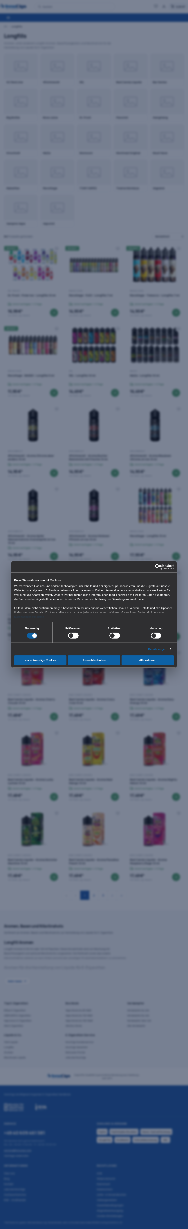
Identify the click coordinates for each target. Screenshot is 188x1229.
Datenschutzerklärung (29, 616)
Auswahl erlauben (94, 660)
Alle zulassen (147, 660)
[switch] (73, 636)
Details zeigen (157, 649)
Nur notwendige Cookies (40, 660)
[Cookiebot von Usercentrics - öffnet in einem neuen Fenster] (158, 567)
